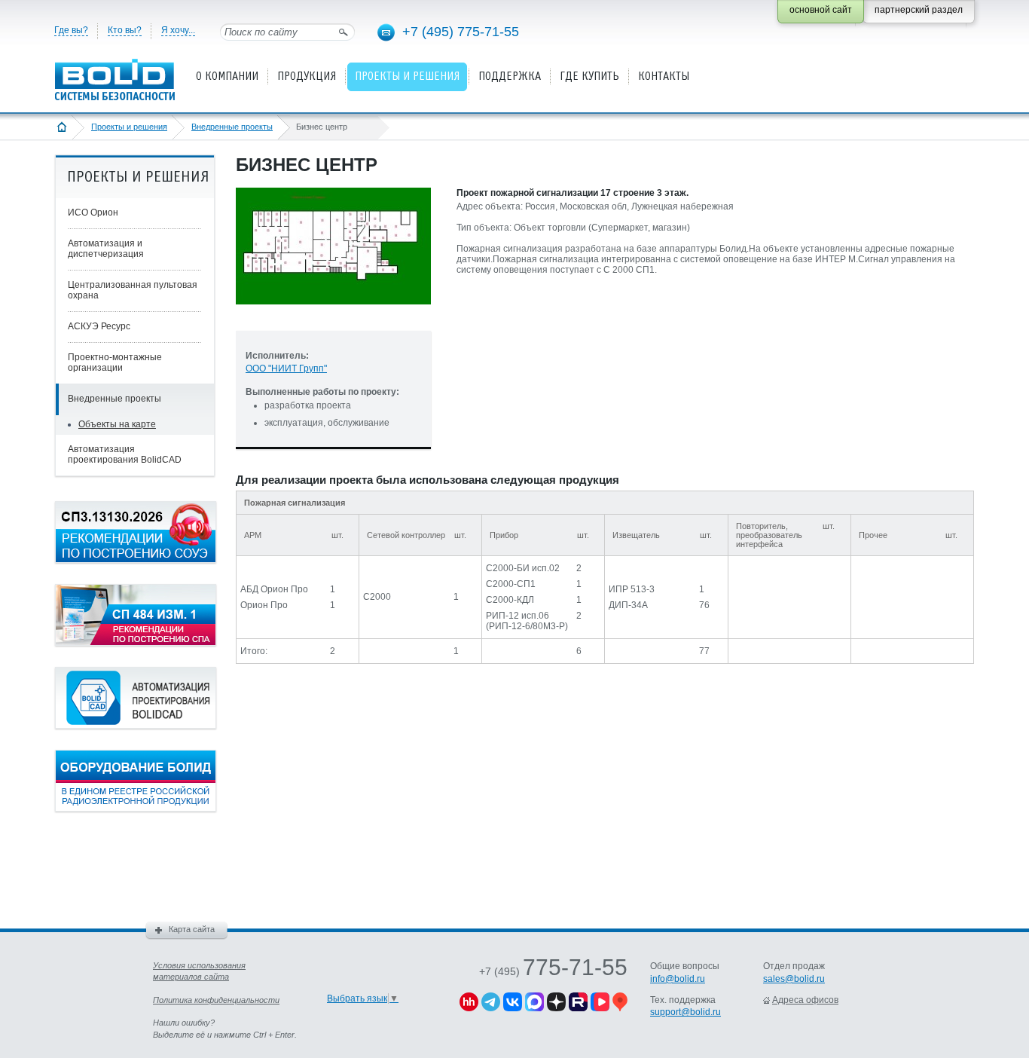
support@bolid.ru (685, 1012)
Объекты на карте (117, 424)
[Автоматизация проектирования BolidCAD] (135, 725)
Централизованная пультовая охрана (132, 290)
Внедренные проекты (232, 126)
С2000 (377, 597)
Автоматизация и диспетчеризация (106, 248)
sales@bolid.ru (794, 979)
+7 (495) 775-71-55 (460, 31)
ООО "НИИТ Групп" (286, 368)
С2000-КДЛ (510, 600)
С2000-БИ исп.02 (523, 568)
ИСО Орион (93, 212)
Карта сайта (192, 929)
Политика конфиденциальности (216, 999)
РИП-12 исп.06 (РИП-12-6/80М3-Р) (527, 620)
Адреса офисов (805, 1000)
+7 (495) (553, 971)
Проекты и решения (129, 126)
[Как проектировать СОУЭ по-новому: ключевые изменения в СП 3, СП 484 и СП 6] (135, 560)
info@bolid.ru (677, 979)
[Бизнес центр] (333, 316)
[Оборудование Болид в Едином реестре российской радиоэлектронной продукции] (135, 808)
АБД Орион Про (274, 589)
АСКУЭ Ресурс (99, 326)
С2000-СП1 (511, 584)
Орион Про (264, 605)
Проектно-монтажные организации (115, 362)
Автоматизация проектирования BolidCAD (125, 454)
